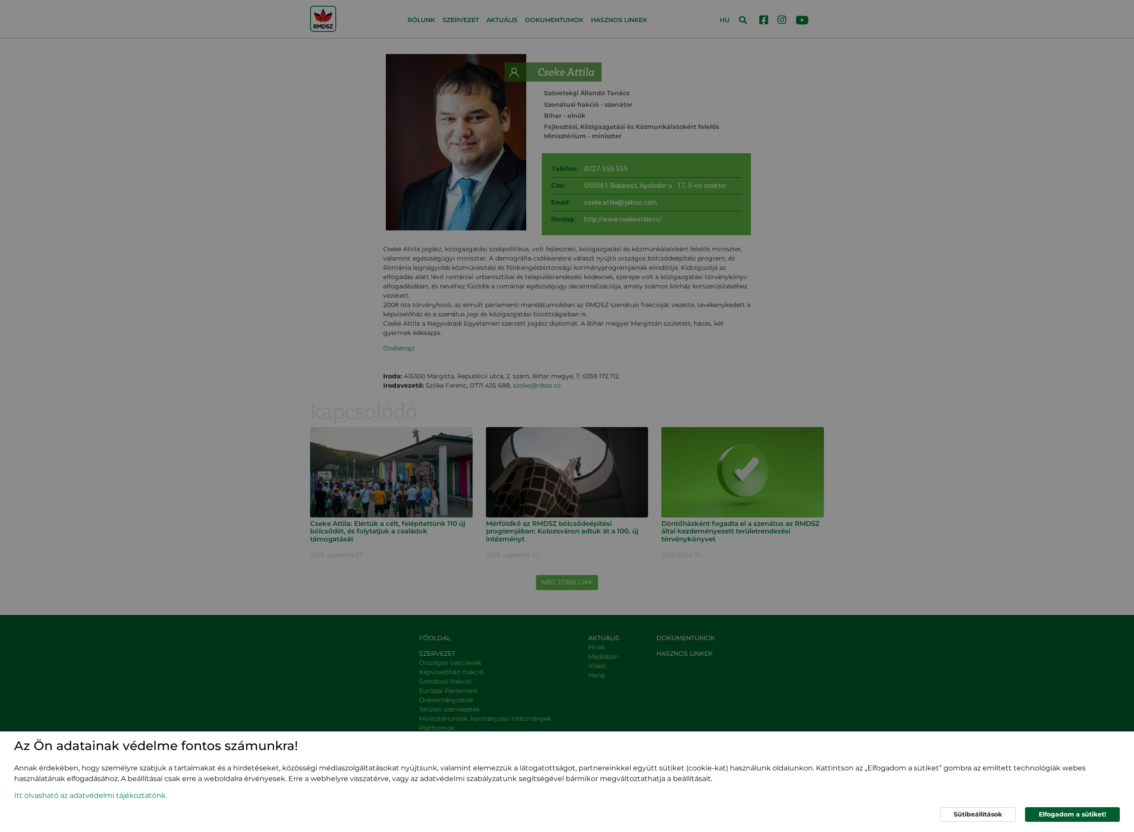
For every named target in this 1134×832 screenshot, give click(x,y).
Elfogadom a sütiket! (1072, 814)
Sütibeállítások (978, 814)
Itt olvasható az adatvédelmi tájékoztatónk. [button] (90, 795)
